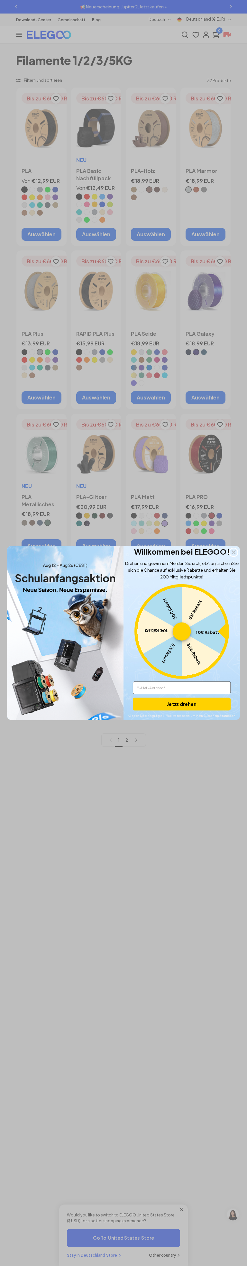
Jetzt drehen (181, 704)
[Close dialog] (234, 552)
